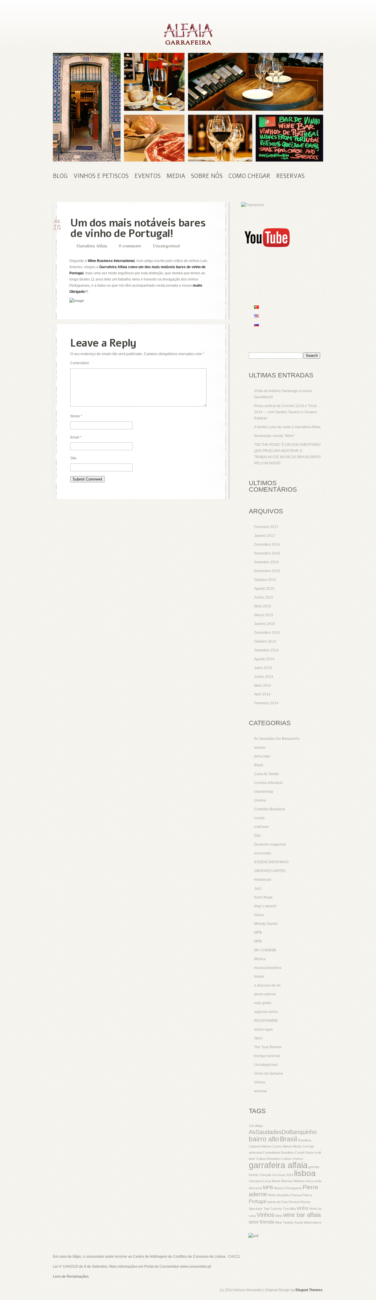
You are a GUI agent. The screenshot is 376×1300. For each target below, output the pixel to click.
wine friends (261, 1222)
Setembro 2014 (266, 650)
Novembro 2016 (267, 553)
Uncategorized (166, 245)
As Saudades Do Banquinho (277, 739)
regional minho (266, 1012)
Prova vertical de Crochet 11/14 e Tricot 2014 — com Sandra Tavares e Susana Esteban (285, 412)
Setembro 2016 (266, 562)
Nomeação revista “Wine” (274, 436)
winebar (260, 1091)
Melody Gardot (266, 924)
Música (260, 959)
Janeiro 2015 (264, 624)
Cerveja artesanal (268, 783)
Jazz (257, 888)
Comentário (79, 363)
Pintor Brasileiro (279, 1195)
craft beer (261, 827)
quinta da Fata (277, 1202)
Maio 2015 (262, 606)
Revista (293, 1202)
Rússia (305, 1202)
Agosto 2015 (264, 589)
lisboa (259, 915)
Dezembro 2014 (267, 633)
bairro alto (264, 1139)
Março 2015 (263, 615)
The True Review (267, 1047)
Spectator (256, 1208)
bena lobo (262, 756)
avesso (260, 747)
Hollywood (262, 880)
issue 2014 (285, 1175)
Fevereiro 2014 (266, 703)
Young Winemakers (308, 1222)
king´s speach (265, 906)
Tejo (266, 1208)
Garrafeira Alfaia (92, 245)
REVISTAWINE (266, 1021)
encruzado (262, 853)
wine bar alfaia (302, 1215)
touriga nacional (267, 1056)
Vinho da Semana (268, 1073)
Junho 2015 (263, 597)
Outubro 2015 (265, 580)
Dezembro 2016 (267, 544)
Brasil (258, 765)
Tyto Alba (289, 1208)
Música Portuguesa (288, 1188)
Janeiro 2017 (264, 536)
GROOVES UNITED (270, 871)
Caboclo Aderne (260, 1146)
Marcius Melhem (293, 1181)
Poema (296, 1195)
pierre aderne (265, 994)
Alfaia (259, 1126)
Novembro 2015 (267, 571)
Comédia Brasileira (269, 809)
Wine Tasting (284, 1222)
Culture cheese (292, 1158)
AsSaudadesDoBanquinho (283, 1132)
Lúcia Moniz (271, 1181)
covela (259, 818)
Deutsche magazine (270, 844)
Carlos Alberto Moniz (287, 1146)
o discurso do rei (267, 985)
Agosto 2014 (264, 659)
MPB (258, 933)
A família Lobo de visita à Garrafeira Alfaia (287, 427)
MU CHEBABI (265, 950)
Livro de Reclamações (71, 1276)
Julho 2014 (263, 668)
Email (76, 437)
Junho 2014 (263, 677)
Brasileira (304, 1140)
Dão (257, 836)
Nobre (259, 977)
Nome (76, 416)
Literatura (255, 1181)
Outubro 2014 (265, 641)
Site (73, 458)
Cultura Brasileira (268, 1158)
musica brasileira (267, 968)
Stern (258, 1038)
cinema (260, 800)
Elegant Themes (309, 1290)
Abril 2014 (262, 694)
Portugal (257, 1201)
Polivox (307, 1195)
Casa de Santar (266, 774)
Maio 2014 (262, 685)
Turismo (276, 1208)
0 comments (130, 245)
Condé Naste (304, 1152)
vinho (302, 1208)
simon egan (263, 1029)
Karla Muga (263, 897)
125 (251, 1126)
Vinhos (259, 1082)
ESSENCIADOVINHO (271, 862)
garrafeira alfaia (278, 1165)
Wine (278, 1215)
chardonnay (263, 792)
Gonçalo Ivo (268, 1175)
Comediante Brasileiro (278, 1152)
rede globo (262, 1003)
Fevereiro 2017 (266, 527)
